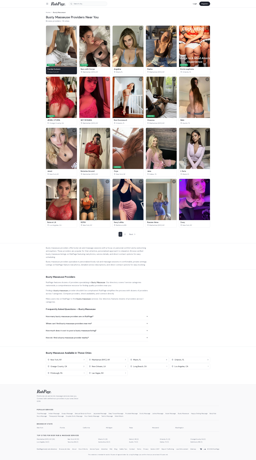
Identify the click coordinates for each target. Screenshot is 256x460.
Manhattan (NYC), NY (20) (46, 439)
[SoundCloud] (205, 449)
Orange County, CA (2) (198, 439)
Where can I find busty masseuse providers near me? (69, 323)
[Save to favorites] (74, 28)
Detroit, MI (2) (134, 439)
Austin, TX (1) (133, 442)
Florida (62, 428)
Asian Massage (170, 413)
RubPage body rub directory (47, 449)
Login (195, 4)
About (74, 449)
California (86, 428)
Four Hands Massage (92, 416)
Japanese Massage (99, 413)
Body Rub (213, 413)
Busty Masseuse (98, 282)
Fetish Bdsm (119, 416)
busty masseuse (61, 290)
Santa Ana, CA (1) (104, 442)
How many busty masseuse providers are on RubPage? (69, 316)
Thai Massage (41, 413)
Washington (179, 428)
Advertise (104, 449)
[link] (61, 72)
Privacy (145, 449)
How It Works (83, 449)
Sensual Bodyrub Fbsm (83, 413)
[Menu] (47, 4)
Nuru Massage (42, 416)
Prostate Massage (131, 413)
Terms (139, 449)
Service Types (94, 449)
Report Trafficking (168, 449)
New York (40, 428)
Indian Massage (54, 413)
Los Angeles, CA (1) (43, 442)
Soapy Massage (67, 413)
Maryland (155, 428)
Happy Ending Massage (199, 413)
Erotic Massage (145, 413)
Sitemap (193, 449)
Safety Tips (123, 449)
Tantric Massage (107, 416)
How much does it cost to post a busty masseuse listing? (71, 330)
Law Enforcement (182, 449)
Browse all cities (64, 449)
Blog (115, 449)
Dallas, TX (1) (164, 442)
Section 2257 (155, 449)
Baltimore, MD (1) (196, 442)
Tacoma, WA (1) (73, 442)
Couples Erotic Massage (74, 416)
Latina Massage (157, 413)
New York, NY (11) (73, 439)
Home (48, 12)
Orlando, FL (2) (165, 439)
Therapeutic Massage (56, 416)
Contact (132, 449)
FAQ (111, 449)
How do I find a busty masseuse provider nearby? (67, 337)
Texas (131, 428)
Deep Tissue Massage (116, 413)
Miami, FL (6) (102, 439)
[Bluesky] (201, 449)
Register (204, 4)
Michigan (109, 428)
